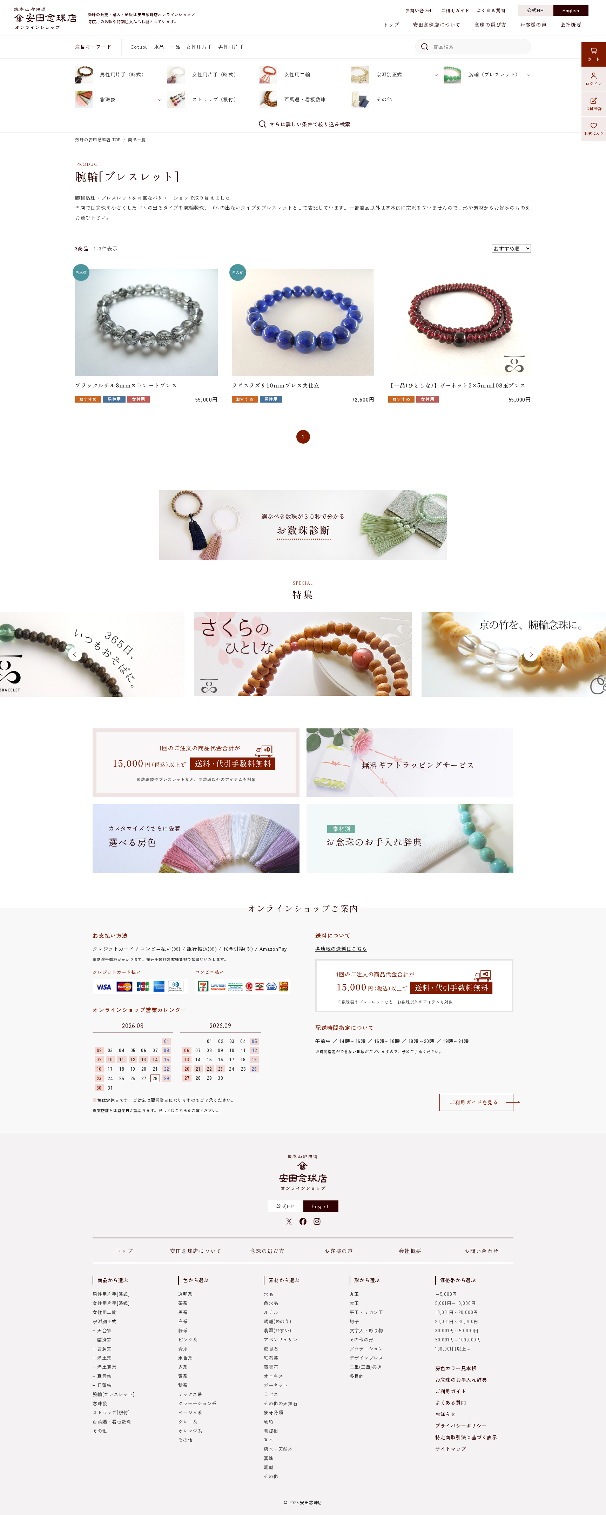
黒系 (183, 1312)
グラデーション (366, 1348)
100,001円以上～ (453, 1348)
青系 (183, 1348)
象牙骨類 (273, 1412)
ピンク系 (187, 1339)
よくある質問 (491, 10)
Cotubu (139, 46)
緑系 (183, 1330)
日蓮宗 (104, 1385)
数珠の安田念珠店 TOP (98, 139)
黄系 (183, 1376)
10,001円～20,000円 (456, 1312)
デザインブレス (366, 1357)
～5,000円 (446, 1294)
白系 (183, 1321)
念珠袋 (107, 99)
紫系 (183, 1385)
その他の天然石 (280, 1403)
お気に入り (594, 133)
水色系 (185, 1357)
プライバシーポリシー (461, 1425)
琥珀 (269, 1421)
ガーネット (276, 1385)
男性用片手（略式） (123, 74)
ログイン (594, 83)
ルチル (271, 1312)
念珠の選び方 (490, 24)
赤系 (183, 1367)
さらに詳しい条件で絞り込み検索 (310, 124)
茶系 (183, 1303)
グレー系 (187, 1421)
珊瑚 (269, 1467)
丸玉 (354, 1294)
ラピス (271, 1394)
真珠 (269, 1458)
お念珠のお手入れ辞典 (461, 1379)
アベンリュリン (280, 1339)
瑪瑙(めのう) (277, 1321)
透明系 (185, 1294)
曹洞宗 (104, 1348)
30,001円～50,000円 (457, 1330)
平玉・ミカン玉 (366, 1312)
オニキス (273, 1376)
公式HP (535, 10)
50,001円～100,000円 (458, 1339)
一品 (175, 46)
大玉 (354, 1303)
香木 (269, 1439)
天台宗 (104, 1330)
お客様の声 (533, 24)
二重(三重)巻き (366, 1367)
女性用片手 (199, 46)
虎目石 (271, 1348)
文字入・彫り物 (366, 1330)
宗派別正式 (389, 74)
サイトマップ (450, 1448)
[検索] (423, 46)
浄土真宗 (106, 1367)
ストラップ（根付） (215, 99)
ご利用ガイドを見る (474, 1102)
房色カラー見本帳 (456, 1368)
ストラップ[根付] (111, 1412)
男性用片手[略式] (111, 1294)
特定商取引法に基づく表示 (466, 1437)
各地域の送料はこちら (341, 948)
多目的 (357, 1376)
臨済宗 (104, 1339)
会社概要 (570, 24)
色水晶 (271, 1303)
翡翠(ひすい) (277, 1330)
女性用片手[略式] (111, 1303)
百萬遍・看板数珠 (305, 99)
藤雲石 (271, 1367)
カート (593, 59)
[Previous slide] (75, 654)
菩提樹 (271, 1430)
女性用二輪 (297, 74)
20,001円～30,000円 (456, 1321)
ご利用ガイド (455, 10)
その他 (384, 99)
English (571, 10)
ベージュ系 (190, 1412)
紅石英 (271, 1357)
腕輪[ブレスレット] (114, 1394)
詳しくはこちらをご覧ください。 (189, 1110)
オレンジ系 (190, 1430)
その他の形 (362, 1339)
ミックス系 (190, 1394)
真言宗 (104, 1376)
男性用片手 (231, 46)
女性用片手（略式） (215, 74)
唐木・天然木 (278, 1449)
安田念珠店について (437, 24)
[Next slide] (531, 654)
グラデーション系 (197, 1403)
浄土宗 (104, 1357)
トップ (391, 24)
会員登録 (594, 108)
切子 (354, 1321)
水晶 (159, 46)
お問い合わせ (419, 10)
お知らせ (445, 1414)
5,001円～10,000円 (455, 1303)
